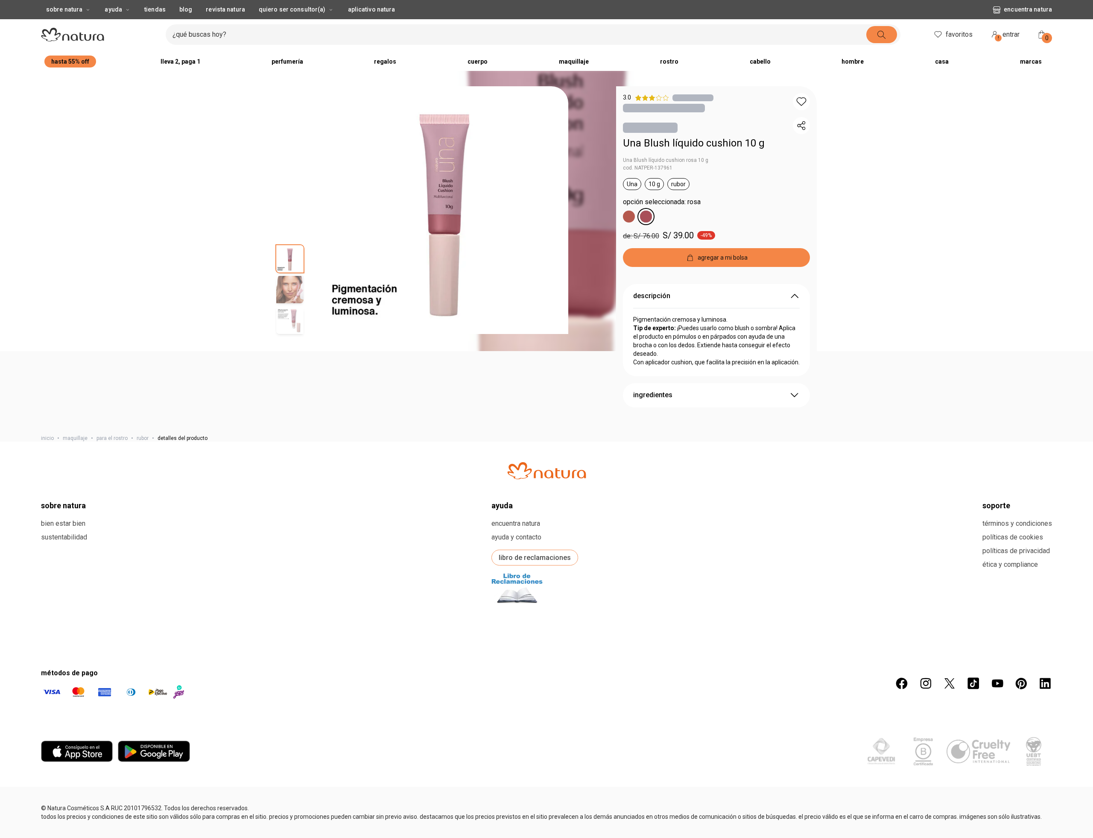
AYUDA (502, 805)
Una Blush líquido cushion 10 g (694, 143)
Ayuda (113, 9)
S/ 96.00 (739, 658)
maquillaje (75, 438)
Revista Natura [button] (225, 9)
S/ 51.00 (473, 658)
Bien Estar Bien (63, 823)
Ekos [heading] (468, 618)
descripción (651, 296)
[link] (120, 638)
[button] (444, 210)
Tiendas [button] (155, 9)
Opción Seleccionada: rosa (662, 202)
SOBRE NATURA (63, 805)
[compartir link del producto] (801, 125)
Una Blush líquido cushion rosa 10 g (665, 160)
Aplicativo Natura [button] (371, 9)
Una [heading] (201, 618)
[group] (120, 599)
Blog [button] (185, 9)
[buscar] (881, 34)
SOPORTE (996, 805)
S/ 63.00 (207, 658)
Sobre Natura (64, 9)
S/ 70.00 (606, 658)
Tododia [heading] (74, 618)
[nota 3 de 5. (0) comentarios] (692, 97)
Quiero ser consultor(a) (292, 9)
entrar (1009, 35)
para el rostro (112, 438)
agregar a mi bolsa (120, 698)
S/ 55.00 (340, 658)
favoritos (959, 34)
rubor (143, 438)
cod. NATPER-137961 (647, 168)
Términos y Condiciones (1017, 823)
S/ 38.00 (75, 658)
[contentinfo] (169, 618)
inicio (47, 438)
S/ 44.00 (871, 658)
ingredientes (652, 395)
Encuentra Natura (1028, 9)
